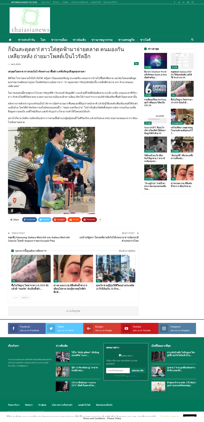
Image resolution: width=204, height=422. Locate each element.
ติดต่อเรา (56, 2)
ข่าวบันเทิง (79, 39)
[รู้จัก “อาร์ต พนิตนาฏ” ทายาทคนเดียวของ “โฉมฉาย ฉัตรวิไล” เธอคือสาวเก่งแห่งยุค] (62, 372)
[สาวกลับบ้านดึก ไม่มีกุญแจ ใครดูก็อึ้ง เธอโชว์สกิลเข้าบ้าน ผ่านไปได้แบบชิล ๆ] (158, 356)
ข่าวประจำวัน (26, 39)
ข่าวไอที (145, 39)
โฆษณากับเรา (46, 2)
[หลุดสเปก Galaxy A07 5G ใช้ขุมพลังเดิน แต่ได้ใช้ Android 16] (182, 61)
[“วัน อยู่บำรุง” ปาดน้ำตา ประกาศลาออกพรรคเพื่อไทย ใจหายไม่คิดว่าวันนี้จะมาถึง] (155, 172)
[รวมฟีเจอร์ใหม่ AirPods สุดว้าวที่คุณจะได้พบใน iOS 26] (155, 89)
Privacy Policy (114, 418)
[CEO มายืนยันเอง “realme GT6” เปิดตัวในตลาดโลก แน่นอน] (62, 387)
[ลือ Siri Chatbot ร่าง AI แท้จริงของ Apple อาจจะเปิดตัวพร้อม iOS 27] (155, 61)
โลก (43, 39)
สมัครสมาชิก (138, 370)
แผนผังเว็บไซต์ (96, 2)
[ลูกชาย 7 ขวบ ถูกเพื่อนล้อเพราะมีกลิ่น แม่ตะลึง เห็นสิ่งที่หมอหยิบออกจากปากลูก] (158, 372)
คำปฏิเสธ (65, 2)
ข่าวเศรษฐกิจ (126, 39)
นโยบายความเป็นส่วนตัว (79, 2)
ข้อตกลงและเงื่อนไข (110, 2)
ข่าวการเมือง (59, 39)
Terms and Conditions (94, 418)
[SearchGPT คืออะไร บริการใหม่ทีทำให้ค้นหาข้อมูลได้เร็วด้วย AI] (155, 117)
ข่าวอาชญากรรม (102, 39)
